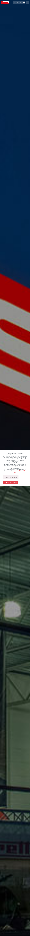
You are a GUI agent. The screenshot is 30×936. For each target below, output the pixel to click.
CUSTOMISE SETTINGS (11, 477)
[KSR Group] (5, 2)
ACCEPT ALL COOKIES (11, 482)
